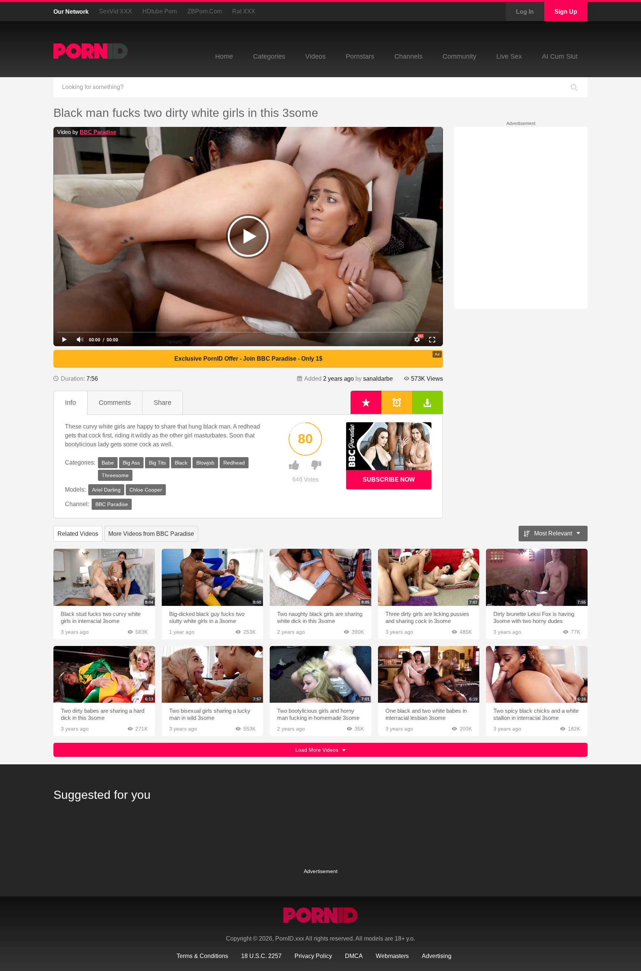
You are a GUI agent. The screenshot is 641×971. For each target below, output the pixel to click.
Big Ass (131, 463)
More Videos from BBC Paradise (151, 534)
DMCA (354, 956)
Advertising (436, 956)
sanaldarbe (378, 378)
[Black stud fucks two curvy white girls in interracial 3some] (104, 577)
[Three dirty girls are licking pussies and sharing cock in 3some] (429, 577)
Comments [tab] (115, 402)
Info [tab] (70, 402)
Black (181, 463)
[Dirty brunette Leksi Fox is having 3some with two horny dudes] (537, 577)
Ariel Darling (106, 490)
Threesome (115, 475)
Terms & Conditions (202, 956)
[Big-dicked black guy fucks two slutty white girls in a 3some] (212, 577)
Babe (108, 463)
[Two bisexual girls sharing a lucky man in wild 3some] (212, 674)
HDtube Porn (159, 11)
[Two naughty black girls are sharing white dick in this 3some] (320, 577)
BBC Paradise (98, 132)
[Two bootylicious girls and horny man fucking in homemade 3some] (320, 674)
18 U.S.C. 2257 (261, 956)
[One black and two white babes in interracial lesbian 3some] (429, 674)
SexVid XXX (115, 11)
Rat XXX (243, 11)
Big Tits (157, 463)
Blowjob (205, 463)
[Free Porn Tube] (90, 51)
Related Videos (77, 534)
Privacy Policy (313, 956)
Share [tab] (162, 402)
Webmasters (392, 956)
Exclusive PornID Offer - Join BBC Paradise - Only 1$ (248, 358)
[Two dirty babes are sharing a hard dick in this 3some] (104, 674)
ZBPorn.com (204, 11)
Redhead (234, 463)
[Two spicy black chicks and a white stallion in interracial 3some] (537, 674)
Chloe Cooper (145, 490)
